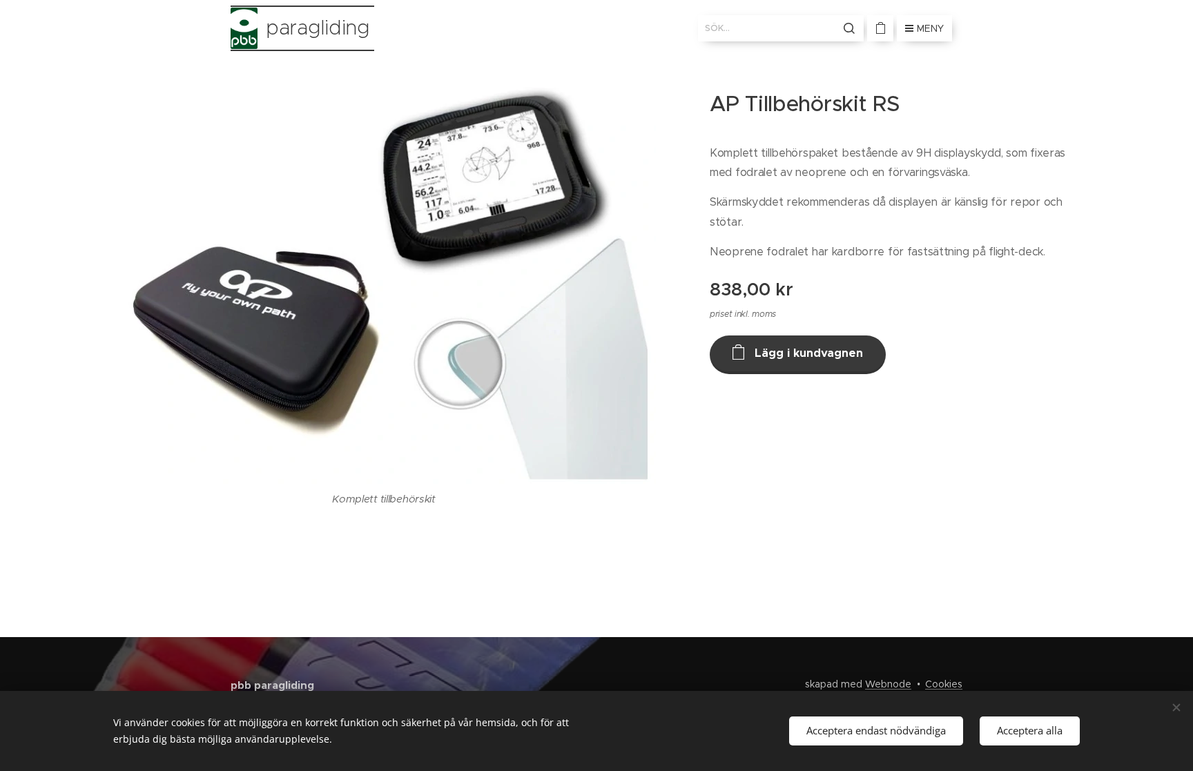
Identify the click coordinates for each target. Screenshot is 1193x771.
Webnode (888, 684)
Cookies (943, 684)
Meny (930, 28)
